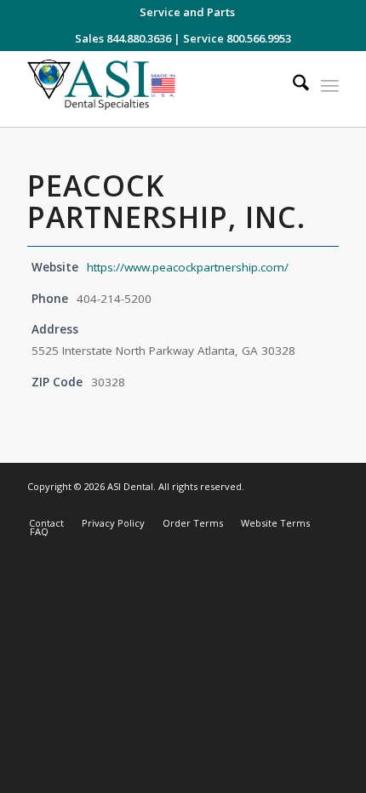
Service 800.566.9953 (237, 38)
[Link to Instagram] (249, 505)
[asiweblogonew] (151, 89)
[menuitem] (187, 12)
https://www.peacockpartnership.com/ (188, 267)
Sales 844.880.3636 (123, 38)
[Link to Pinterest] (326, 505)
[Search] (292, 85)
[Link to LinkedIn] (300, 505)
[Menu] (330, 85)
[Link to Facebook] (275, 505)
